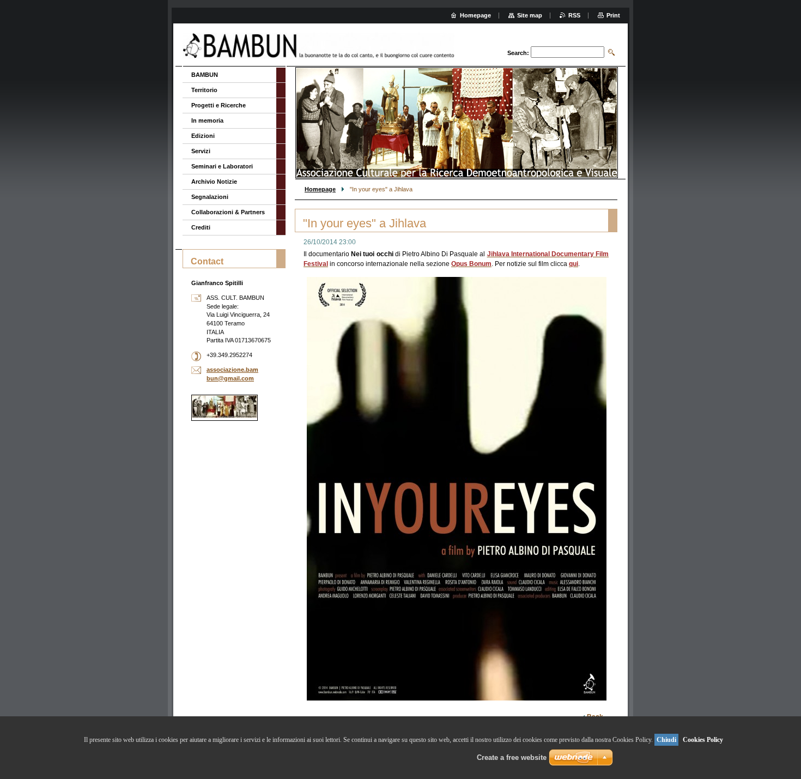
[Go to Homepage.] (319, 46)
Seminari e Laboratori (222, 166)
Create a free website (512, 757)
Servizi (200, 151)
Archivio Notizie (214, 181)
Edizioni (203, 135)
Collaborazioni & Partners (228, 212)
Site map (529, 15)
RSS (574, 15)
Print (613, 15)
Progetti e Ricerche (218, 105)
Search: (518, 53)
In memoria (207, 120)
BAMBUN (204, 74)
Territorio (204, 90)
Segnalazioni (209, 197)
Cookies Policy (703, 740)
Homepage (320, 189)
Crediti (200, 227)
